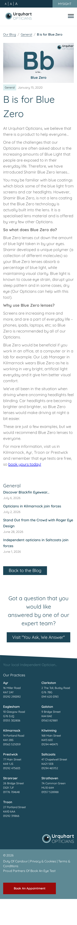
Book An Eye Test (42, 871)
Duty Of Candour (15, 861)
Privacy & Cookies (43, 861)
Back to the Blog (25, 570)
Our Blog (9, 34)
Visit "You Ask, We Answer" (38, 637)
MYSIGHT (64, 4)
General (26, 34)
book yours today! (24, 464)
